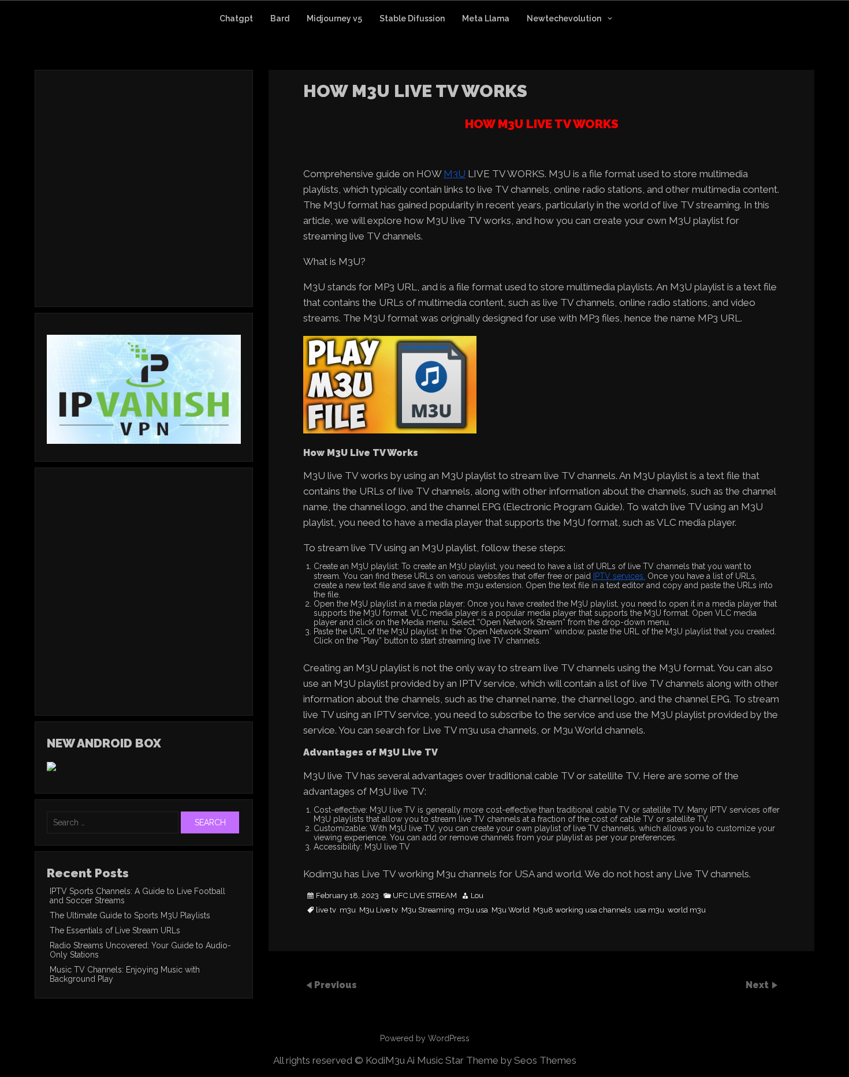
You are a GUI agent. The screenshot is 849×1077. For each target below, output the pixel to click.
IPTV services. (619, 576)
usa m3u (649, 910)
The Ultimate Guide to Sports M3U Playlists (130, 915)
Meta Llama (485, 18)
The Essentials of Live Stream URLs (115, 930)
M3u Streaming (428, 910)
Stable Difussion (412, 18)
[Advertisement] (144, 204)
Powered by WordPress (425, 1038)
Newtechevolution (564, 18)
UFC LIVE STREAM (425, 896)
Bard (279, 18)
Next (758, 984)
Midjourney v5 (334, 18)
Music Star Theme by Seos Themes (496, 1060)
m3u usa (473, 910)
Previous (335, 984)
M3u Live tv (378, 910)
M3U (455, 174)
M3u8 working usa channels (582, 910)
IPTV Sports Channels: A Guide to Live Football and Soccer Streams (137, 896)
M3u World (510, 910)
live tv (326, 910)
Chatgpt (236, 18)
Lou (477, 896)
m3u (348, 910)
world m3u (687, 910)
